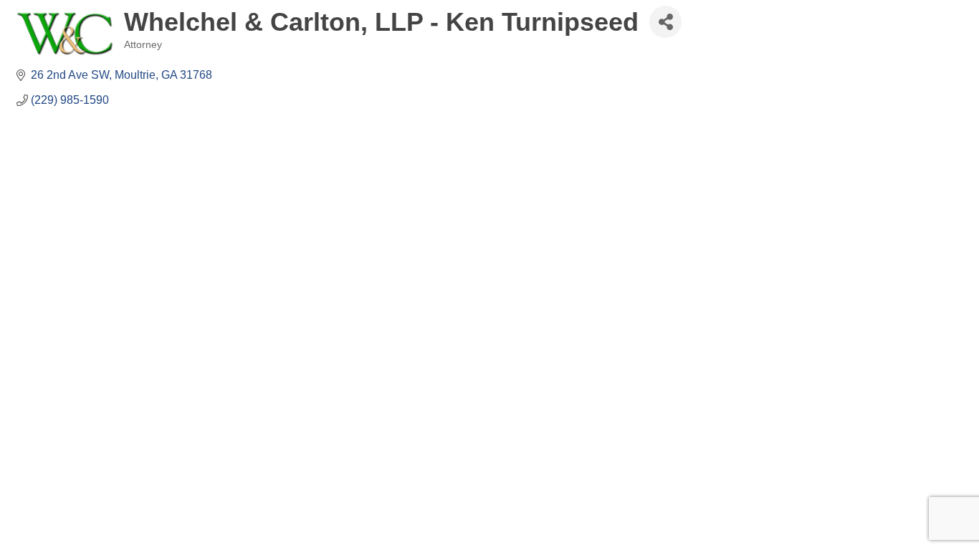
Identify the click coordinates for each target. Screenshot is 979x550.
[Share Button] (665, 22)
